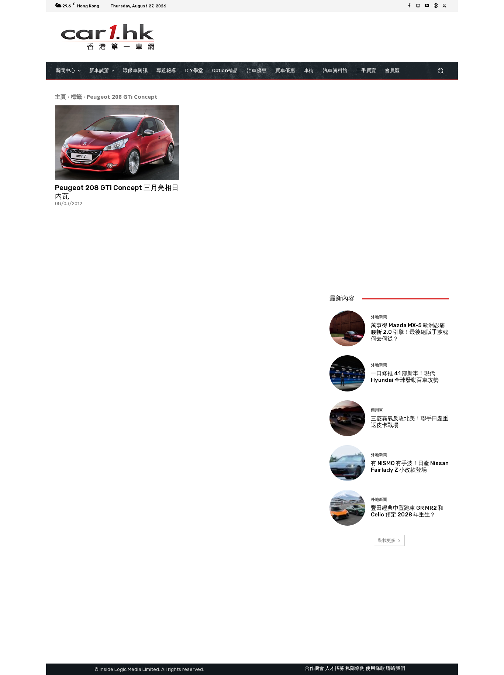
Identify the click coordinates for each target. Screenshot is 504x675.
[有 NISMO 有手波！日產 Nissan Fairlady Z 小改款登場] (347, 463)
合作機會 (314, 668)
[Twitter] (444, 5)
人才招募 (334, 668)
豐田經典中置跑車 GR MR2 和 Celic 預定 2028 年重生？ (407, 511)
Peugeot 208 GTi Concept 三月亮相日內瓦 (117, 191)
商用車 (377, 410)
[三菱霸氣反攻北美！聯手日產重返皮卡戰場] (347, 418)
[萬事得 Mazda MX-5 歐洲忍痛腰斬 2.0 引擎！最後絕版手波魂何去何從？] (347, 328)
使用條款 (375, 668)
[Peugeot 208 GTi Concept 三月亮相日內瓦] (117, 142)
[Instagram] (418, 5)
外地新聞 (379, 317)
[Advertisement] (389, 239)
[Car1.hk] (108, 37)
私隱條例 (355, 668)
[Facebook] (409, 5)
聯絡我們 (395, 668)
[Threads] (435, 5)
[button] (440, 70)
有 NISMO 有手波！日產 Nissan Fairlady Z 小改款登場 (410, 466)
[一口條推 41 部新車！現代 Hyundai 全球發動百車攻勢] (347, 373)
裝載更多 (387, 540)
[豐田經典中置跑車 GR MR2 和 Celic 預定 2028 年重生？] (347, 508)
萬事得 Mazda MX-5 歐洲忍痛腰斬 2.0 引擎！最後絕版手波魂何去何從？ (409, 332)
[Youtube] (426, 5)
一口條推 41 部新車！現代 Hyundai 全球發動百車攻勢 (405, 376)
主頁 (60, 96)
